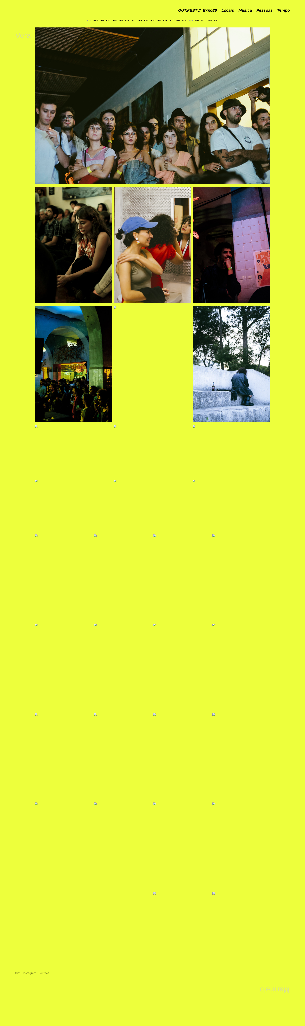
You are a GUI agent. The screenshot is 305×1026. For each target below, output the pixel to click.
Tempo (283, 10)
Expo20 (210, 10)
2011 (133, 20)
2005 (95, 20)
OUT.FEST (187, 10)
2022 (203, 20)
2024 (216, 20)
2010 (127, 20)
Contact (43, 973)
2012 (139, 20)
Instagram (29, 973)
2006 (101, 20)
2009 (121, 20)
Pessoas (264, 10)
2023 (209, 20)
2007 (108, 20)
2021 (197, 20)
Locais (227, 10)
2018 (178, 20)
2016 (165, 20)
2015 (159, 20)
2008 (114, 20)
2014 (152, 20)
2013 (146, 20)
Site (17, 973)
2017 (171, 20)
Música (245, 10)
